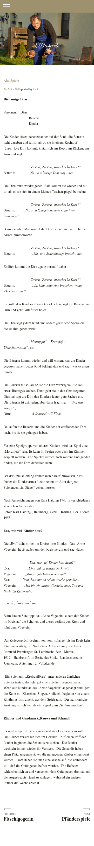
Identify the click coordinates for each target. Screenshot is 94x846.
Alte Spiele (11, 80)
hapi (35, 89)
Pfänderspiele (76, 818)
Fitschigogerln (19, 818)
